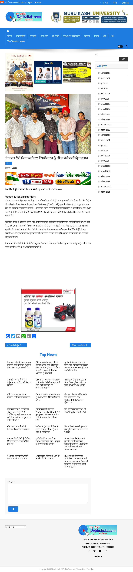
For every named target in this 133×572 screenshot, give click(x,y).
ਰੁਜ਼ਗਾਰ (87, 36)
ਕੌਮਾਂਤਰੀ (55, 36)
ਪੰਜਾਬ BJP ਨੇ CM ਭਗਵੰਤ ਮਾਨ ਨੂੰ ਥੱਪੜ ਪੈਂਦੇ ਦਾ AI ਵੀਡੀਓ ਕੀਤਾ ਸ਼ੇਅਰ (48, 397)
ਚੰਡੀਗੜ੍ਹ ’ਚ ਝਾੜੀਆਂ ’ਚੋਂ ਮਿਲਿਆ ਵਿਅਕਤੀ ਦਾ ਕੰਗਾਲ (18, 427)
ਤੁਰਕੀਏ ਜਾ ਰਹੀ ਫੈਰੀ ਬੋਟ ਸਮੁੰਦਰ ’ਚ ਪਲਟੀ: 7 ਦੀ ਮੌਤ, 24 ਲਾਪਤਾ (19, 382)
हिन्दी (115, 3)
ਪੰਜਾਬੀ (105, 3)
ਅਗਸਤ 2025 (105, 135)
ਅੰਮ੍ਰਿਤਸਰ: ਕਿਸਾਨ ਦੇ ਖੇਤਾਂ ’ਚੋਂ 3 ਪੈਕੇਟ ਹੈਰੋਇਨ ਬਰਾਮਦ (47, 457)
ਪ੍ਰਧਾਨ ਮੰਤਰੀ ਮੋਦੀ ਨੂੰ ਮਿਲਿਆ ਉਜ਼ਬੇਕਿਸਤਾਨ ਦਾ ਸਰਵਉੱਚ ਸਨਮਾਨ (19, 441)
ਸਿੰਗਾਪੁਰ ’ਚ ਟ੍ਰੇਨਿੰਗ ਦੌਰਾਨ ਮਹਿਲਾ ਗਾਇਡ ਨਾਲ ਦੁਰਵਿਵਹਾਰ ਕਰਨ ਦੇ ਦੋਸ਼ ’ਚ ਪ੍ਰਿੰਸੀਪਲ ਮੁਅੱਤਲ (81, 345)
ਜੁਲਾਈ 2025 (105, 140)
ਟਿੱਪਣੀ (11, 482)
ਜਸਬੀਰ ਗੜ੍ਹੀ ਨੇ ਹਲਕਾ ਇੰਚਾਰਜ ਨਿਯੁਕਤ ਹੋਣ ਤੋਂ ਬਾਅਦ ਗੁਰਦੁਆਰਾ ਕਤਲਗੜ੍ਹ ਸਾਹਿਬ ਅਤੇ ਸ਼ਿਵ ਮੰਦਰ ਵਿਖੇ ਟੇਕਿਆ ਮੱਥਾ (48, 414)
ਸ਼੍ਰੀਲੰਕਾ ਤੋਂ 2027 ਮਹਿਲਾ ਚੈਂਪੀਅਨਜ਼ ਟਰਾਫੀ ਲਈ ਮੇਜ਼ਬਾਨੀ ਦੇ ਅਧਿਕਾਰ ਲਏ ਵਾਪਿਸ (48, 441)
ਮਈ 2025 (104, 151)
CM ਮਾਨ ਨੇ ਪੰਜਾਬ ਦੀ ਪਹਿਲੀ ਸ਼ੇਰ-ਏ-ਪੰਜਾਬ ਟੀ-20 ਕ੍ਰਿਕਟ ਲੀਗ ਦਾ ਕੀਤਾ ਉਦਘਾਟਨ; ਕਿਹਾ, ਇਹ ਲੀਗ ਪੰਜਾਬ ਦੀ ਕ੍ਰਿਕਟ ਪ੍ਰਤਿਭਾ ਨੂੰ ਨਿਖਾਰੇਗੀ (48, 367)
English (125, 3)
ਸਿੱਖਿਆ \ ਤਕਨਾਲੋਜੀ (71, 36)
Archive (38, 2)
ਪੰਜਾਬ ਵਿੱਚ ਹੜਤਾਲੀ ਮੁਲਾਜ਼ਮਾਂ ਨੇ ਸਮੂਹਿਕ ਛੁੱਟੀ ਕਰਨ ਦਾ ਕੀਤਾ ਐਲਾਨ (76, 429)
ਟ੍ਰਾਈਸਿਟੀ (20, 36)
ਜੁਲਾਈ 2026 (105, 78)
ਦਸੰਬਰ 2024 (105, 176)
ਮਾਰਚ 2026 (105, 99)
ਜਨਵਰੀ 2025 (105, 171)
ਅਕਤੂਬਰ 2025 (106, 125)
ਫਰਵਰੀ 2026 (105, 104)
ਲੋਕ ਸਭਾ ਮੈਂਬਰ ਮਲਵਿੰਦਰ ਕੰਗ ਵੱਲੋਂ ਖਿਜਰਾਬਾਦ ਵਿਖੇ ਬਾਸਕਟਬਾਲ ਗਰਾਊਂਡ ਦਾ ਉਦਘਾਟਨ (75, 398)
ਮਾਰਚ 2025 (105, 161)
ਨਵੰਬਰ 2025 (105, 120)
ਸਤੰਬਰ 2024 (105, 192)
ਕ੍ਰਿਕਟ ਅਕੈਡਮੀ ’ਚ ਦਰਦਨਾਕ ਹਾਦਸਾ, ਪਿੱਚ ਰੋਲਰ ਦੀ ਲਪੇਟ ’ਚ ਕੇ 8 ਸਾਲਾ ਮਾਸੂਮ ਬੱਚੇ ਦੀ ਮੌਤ (19, 365)
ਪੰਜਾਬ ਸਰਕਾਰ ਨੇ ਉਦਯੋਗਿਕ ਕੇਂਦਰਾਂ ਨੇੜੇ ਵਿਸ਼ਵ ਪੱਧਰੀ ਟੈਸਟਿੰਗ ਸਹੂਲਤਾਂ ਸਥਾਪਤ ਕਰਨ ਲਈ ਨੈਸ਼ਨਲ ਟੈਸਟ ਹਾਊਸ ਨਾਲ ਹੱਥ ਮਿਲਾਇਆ (19, 414)
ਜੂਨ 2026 (104, 83)
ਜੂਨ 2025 (104, 145)
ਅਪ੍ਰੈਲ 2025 (105, 156)
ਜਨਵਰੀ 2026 (105, 109)
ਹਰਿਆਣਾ (44, 36)
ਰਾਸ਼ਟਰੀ (33, 36)
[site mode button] (120, 46)
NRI (112, 36)
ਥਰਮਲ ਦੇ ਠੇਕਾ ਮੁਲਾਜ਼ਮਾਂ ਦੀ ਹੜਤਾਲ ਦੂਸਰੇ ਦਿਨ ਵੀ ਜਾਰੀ (75, 410)
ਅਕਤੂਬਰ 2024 (106, 187)
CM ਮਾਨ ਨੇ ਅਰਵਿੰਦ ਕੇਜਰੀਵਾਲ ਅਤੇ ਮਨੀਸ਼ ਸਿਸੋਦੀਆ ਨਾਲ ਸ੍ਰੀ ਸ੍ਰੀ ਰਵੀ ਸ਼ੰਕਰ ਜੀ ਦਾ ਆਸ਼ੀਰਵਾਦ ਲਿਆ (48, 384)
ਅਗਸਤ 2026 (105, 73)
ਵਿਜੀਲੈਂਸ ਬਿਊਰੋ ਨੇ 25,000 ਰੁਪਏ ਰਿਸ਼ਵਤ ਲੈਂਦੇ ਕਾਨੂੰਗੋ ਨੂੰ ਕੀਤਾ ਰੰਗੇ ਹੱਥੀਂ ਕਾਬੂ (18, 345)
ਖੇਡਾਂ (104, 36)
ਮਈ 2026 (104, 88)
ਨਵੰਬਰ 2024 (105, 181)
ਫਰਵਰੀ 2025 (105, 166)
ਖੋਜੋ (96, 55)
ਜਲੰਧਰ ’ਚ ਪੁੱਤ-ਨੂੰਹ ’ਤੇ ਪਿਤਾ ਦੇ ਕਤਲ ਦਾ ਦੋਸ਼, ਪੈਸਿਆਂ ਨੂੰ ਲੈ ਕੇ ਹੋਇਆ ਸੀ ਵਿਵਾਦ (47, 429)
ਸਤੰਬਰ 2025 (105, 130)
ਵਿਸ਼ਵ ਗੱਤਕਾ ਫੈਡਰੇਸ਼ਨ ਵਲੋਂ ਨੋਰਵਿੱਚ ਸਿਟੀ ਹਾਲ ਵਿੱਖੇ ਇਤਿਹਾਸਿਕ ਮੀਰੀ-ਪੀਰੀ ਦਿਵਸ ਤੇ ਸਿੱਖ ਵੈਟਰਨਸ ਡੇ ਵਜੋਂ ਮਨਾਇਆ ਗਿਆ (76, 444)
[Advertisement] (48, 270)
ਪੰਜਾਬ (9, 36)
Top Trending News (16, 41)
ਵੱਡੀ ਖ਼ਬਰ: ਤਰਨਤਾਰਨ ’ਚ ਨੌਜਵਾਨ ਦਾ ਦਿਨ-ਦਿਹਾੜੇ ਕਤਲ (18, 395)
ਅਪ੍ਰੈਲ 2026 (105, 94)
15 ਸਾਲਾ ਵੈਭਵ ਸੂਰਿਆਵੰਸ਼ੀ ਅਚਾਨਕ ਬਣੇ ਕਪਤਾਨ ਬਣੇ (17, 457)
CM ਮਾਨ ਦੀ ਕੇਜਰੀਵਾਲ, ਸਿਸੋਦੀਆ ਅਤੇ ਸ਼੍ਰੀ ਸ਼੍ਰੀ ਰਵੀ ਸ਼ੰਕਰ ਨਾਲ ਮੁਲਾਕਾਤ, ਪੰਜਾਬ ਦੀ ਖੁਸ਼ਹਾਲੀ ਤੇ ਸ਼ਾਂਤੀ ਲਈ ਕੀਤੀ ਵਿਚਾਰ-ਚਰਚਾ (76, 461)
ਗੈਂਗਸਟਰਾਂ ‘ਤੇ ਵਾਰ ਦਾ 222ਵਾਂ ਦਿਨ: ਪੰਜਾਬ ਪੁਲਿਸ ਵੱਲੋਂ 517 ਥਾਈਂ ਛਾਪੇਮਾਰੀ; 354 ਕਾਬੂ (75, 382)
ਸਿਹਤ (96, 36)
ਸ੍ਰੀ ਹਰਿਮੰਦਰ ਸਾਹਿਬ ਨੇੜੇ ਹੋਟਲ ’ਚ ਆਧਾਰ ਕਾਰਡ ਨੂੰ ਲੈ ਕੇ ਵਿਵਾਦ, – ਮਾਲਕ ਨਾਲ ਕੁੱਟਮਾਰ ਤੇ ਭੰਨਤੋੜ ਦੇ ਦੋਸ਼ (76, 366)
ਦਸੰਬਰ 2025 (105, 114)
